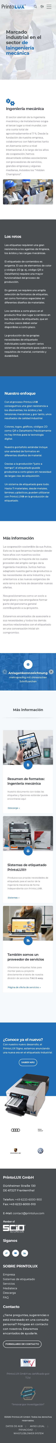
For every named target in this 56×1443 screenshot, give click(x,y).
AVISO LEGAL (37, 1426)
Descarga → (14, 808)
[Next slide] (51, 671)
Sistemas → (13, 897)
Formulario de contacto (22, 1344)
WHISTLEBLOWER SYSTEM (29, 1433)
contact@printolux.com (28, 1213)
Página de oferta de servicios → (24, 987)
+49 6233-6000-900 (28, 1199)
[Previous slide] (4, 671)
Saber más (28, 1062)
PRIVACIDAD (26, 1429)
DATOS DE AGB (14, 1426)
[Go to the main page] (14, 6)
